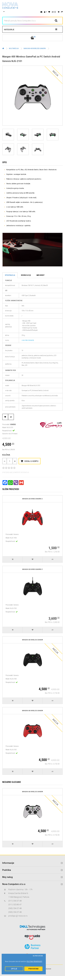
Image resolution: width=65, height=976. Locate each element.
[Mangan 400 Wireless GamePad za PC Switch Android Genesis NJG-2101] (32, 96)
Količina (6, 455)
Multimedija (14, 48)
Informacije (8, 863)
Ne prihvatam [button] (38, 956)
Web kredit (40, 275)
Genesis (13, 424)
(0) (55, 12)
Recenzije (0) (26, 275)
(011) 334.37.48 (14, 901)
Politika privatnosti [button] (34, 961)
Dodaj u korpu (31, 461)
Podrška (6, 870)
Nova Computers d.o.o (13, 884)
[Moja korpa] (58, 12)
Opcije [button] (14, 969)
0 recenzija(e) (7, 472)
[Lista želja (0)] (49, 12)
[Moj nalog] (45, 12)
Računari (48, 969)
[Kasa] (62, 12)
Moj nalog (7, 877)
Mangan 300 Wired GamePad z (32, 569)
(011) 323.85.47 (14, 904)
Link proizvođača (28, 340)
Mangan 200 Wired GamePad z (32, 499)
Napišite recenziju (21, 472)
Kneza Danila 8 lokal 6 (18, 893)
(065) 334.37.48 (14, 908)
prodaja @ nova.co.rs (18, 916)
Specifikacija (10, 275)
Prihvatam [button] (33, 969)
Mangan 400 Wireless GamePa (35, 48)
